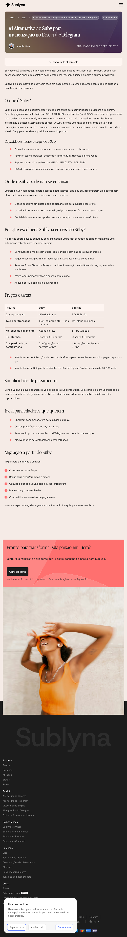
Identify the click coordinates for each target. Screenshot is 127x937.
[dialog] (40, 915)
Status (6, 779)
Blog (24, 17)
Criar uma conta (11, 893)
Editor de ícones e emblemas (18, 815)
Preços (6, 765)
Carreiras (7, 770)
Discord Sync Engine (14, 805)
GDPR (81, 916)
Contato (93, 916)
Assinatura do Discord (14, 796)
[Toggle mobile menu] (121, 4)
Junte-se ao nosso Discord (17, 876)
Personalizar (64, 927)
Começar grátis (17, 571)
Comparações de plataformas (19, 862)
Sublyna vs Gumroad (14, 841)
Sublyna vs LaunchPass (15, 831)
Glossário (7, 867)
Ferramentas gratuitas (14, 857)
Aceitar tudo (37, 927)
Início (12, 17)
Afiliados (7, 774)
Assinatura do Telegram (15, 800)
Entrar (6, 888)
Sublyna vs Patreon (13, 836)
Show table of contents (65, 62)
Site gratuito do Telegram (16, 810)
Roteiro (6, 784)
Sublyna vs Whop (12, 826)
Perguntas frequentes (14, 871)
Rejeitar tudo (16, 927)
